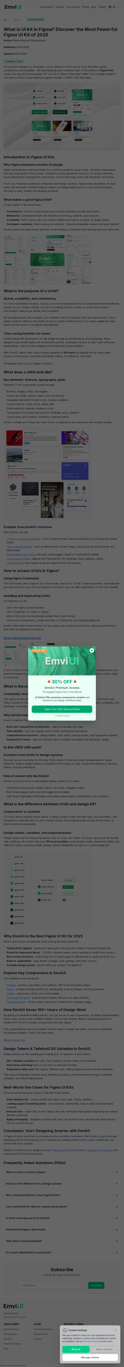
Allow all (76, 1349)
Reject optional (104, 1349)
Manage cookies (90, 1357)
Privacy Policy (91, 1341)
